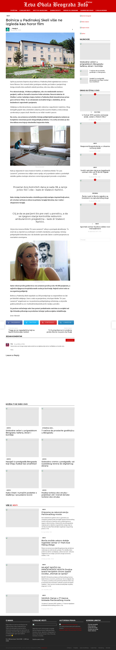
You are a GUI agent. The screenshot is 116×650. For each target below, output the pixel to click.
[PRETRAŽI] (111, 10)
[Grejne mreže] (84, 27)
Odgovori (70, 340)
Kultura (97, 112)
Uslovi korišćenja (84, 647)
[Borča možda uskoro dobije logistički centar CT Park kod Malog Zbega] (22, 546)
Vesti (15, 505)
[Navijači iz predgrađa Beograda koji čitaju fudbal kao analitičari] (22, 448)
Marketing (101, 647)
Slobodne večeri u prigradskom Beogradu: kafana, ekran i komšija (21, 432)
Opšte (9, 428)
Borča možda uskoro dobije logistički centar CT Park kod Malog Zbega (56, 542)
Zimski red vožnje (93, 629)
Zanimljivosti (55, 10)
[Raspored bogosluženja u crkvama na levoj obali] (95, 132)
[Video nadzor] (84, 21)
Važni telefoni (92, 631)
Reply (11, 349)
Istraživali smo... (47, 428)
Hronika (95, 193)
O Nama (69, 647)
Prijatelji (75, 647)
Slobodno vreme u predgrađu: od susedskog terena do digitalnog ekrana (58, 464)
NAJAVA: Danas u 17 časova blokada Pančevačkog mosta (56, 599)
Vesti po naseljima (40, 10)
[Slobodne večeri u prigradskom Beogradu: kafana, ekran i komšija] (22, 416)
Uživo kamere (92, 626)
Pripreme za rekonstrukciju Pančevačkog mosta (55, 513)
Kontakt (108, 647)
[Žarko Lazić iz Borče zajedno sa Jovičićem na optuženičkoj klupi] (95, 185)
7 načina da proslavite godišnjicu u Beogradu (58, 431)
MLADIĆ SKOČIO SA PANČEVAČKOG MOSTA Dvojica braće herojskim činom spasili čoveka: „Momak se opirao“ (57, 570)
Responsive (44, 647)
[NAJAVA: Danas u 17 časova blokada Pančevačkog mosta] (22, 604)
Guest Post (93, 647)
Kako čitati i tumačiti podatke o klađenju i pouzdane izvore (21, 494)
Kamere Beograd (86, 10)
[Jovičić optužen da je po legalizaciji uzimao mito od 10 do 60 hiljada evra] (95, 160)
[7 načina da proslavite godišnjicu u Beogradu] (58, 416)
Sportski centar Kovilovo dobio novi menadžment (95, 228)
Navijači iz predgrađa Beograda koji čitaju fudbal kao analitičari (21, 463)
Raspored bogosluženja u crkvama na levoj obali (95, 147)
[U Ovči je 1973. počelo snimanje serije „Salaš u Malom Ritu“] (95, 102)
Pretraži (108, 240)
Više (47, 528)
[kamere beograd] (85, 16)
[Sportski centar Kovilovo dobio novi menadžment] (95, 213)
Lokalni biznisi (101, 10)
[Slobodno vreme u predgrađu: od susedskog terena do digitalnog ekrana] (58, 448)
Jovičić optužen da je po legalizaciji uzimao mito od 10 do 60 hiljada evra (95, 172)
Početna (14, 10)
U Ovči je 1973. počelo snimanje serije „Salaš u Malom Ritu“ (95, 116)
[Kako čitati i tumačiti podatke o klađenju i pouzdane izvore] (22, 479)
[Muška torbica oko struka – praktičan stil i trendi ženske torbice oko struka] (58, 479)
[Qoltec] (82, 33)
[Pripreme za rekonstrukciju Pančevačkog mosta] (22, 518)
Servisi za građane (70, 10)
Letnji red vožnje (92, 627)
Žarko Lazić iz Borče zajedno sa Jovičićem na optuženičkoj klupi (95, 197)
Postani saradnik (93, 624)
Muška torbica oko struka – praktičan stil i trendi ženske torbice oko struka (56, 495)
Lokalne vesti (24, 10)
